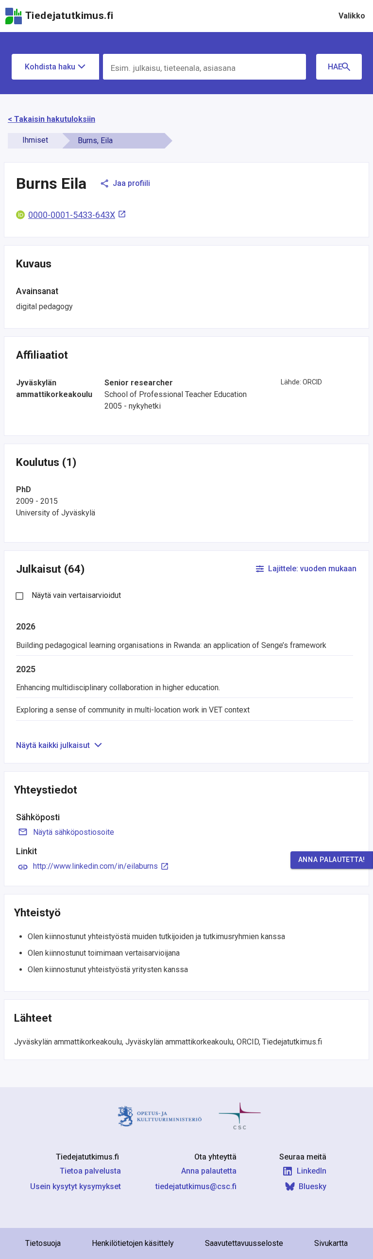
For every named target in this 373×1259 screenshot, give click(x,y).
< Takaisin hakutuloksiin (51, 119)
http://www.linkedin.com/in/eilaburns (95, 866)
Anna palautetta (209, 1171)
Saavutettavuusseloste (244, 1243)
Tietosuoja (43, 1243)
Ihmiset (35, 140)
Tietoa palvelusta (90, 1171)
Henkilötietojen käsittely (133, 1243)
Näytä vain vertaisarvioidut (76, 595)
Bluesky (312, 1186)
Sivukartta (331, 1243)
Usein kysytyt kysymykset (75, 1186)
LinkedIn (311, 1171)
